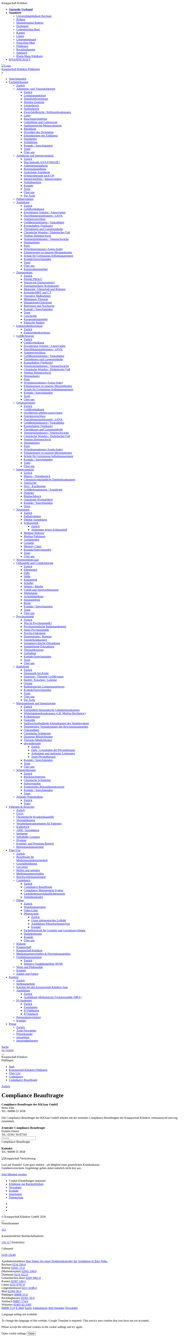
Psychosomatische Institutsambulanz (45, 626)
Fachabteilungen (18, 82)
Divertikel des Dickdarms (39, 132)
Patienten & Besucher (21, 806)
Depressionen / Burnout (38, 636)
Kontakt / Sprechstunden (38, 145)
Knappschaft (23, 947)
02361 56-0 (28, 1298)
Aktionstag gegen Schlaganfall (49, 529)
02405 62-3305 (22, 1304)
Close (31, 1333)
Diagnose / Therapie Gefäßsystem (43, 676)
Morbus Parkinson (34, 536)
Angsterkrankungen (35, 639)
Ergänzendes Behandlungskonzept (44, 786)
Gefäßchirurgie (25, 335)
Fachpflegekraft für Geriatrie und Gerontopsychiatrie (54, 930)
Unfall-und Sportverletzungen (41, 589)
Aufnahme (30, 653)
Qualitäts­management (29, 957)
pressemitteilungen (27, 1040)
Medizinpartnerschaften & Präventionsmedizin (43, 953)
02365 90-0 (14, 1291)
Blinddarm (30, 128)
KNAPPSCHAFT (20, 59)
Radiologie (22, 666)
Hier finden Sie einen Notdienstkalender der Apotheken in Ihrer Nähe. (67, 1261)
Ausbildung (23, 990)
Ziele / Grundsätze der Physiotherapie (53, 750)
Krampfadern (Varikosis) (38, 225)
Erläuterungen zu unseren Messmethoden (48, 252)
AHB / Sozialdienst (27, 830)
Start (11, 1066)
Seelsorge (22, 833)
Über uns (29, 152)
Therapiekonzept (33, 649)
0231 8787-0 (17, 1284)
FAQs (19, 813)
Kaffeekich (22, 826)
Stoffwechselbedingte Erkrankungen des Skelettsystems (56, 723)
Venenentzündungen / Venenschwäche (46, 239)
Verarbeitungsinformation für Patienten (39, 823)
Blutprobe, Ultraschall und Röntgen (44, 289)
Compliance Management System (43, 890)
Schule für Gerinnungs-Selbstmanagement (48, 255)
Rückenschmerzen (34, 776)
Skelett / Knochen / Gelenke (40, 679)
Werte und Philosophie (29, 967)
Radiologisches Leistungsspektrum (44, 686)
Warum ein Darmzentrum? (39, 282)
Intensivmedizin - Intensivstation (43, 179)
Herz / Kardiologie (35, 486)
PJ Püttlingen (31, 1010)
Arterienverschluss (34, 219)
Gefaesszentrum (25, 402)
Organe (28, 683)
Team (27, 148)
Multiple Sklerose (34, 533)
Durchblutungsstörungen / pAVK (43, 215)
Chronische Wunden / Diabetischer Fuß (47, 232)
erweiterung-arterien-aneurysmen (43, 412)
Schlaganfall (31, 523)
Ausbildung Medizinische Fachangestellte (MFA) (52, 997)
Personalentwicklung (28, 1017)
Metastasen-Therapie (36, 299)
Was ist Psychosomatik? (38, 623)
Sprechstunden (17, 78)
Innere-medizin (25, 469)
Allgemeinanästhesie (36, 165)
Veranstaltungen (25, 820)
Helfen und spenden (28, 870)
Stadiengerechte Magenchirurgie (43, 125)
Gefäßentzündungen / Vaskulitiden (44, 222)
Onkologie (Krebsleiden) (38, 499)
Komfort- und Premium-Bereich (35, 843)
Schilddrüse (30, 142)
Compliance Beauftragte (38, 887)
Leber (27, 115)
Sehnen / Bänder (33, 586)
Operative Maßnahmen (37, 295)
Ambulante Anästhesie (37, 172)
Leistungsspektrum (35, 95)
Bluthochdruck (32, 496)
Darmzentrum (24, 272)
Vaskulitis (29, 720)
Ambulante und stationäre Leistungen (53, 753)
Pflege (20, 900)
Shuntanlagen (32, 242)
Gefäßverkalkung (34, 209)
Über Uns (14, 850)
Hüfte (27, 576)
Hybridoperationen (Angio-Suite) (43, 249)
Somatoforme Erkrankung (39, 646)
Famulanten (30, 1007)
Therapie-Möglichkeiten (38, 740)
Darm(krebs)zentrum (36, 98)
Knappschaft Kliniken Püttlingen (20, 69)
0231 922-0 (21, 1274)
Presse (12, 1023)
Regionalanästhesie (35, 169)
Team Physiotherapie (43, 756)
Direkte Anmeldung (35, 519)
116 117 (6, 1242)
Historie (21, 943)
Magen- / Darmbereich (37, 476)
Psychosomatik (25, 616)
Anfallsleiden (31, 539)
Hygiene (21, 840)
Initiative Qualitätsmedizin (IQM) (43, 963)
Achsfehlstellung (33, 596)
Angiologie (23, 202)
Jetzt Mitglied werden (14, 1174)
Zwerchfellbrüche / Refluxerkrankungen (47, 112)
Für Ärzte (29, 195)
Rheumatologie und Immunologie (36, 703)
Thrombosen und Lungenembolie (43, 229)
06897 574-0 (20, 1301)
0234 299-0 (19, 1264)
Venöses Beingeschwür (37, 235)
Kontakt (28, 185)
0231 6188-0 (29, 1288)
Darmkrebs (30, 138)
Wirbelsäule (30, 593)
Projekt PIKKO (33, 279)
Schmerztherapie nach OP (39, 175)
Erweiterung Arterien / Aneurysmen (44, 212)
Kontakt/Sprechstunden (37, 259)
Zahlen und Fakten (27, 973)
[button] (8, 1308)
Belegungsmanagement (30, 846)
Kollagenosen (32, 716)
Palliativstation (24, 199)
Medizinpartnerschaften (30, 873)
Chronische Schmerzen (37, 733)
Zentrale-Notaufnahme (29, 796)
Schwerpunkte (32, 783)
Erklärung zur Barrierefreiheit (26, 1184)
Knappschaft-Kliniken (29, 950)
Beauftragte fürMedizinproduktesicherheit (32, 858)
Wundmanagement (35, 907)
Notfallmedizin (32, 182)
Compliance (23, 880)
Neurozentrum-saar (27, 559)
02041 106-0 (29, 1271)
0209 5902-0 (33, 1277)
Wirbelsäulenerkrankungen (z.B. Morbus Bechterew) (55, 713)
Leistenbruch (31, 105)
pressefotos (22, 1037)
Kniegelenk (30, 579)
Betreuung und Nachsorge (39, 305)
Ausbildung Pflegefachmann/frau (50, 923)
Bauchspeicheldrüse (35, 118)
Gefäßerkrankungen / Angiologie (43, 489)
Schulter (28, 583)
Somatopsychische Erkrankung (42, 643)
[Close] (2, 1221)
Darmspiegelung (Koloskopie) (41, 285)
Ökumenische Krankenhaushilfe (35, 816)
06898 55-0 (21, 1294)
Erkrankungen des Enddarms (41, 135)
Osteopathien (31, 730)
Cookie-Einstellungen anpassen (27, 1180)
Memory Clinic (33, 546)
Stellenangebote (25, 983)
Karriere (14, 977)
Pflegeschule (31, 913)
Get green (22, 867)
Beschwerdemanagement (31, 877)
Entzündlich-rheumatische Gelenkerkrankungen (52, 710)
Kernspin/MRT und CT (37, 292)
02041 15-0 (18, 1267)
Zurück (20, 85)
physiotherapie (32, 743)
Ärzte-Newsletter (26, 1030)
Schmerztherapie (26, 770)
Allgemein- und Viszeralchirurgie (35, 88)
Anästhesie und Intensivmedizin (35, 155)
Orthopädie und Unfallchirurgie (34, 563)
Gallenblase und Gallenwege (41, 122)
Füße (27, 573)
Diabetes (29, 492)
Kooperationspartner (36, 269)
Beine (27, 603)
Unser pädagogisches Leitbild (48, 920)
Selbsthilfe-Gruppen (28, 836)
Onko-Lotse (31, 910)
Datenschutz (16, 1197)
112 (3, 1229)
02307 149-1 (18, 1281)
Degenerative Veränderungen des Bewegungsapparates (56, 726)
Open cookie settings (13, 1333)
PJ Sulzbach (31, 1013)
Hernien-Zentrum (34, 102)
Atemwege (30, 482)
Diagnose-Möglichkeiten (38, 736)
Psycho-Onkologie (35, 633)
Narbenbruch (31, 108)
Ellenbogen (30, 569)
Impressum (15, 1194)
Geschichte (30, 315)
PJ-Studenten (24, 1000)
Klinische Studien (34, 322)
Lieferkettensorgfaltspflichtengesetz (44, 893)
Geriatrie (29, 543)
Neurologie (23, 509)
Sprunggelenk (32, 599)
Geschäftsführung (26, 863)
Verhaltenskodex (33, 897)
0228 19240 (8, 1254)
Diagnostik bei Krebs (36, 673)
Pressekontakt (24, 1033)
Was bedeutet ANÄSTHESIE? (42, 162)
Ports (27, 245)
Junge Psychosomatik (36, 629)
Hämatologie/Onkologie (38, 302)
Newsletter (15, 1187)
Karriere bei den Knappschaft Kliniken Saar (42, 987)
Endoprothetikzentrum (29, 325)
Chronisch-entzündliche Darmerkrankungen (49, 479)
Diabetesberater (33, 933)
